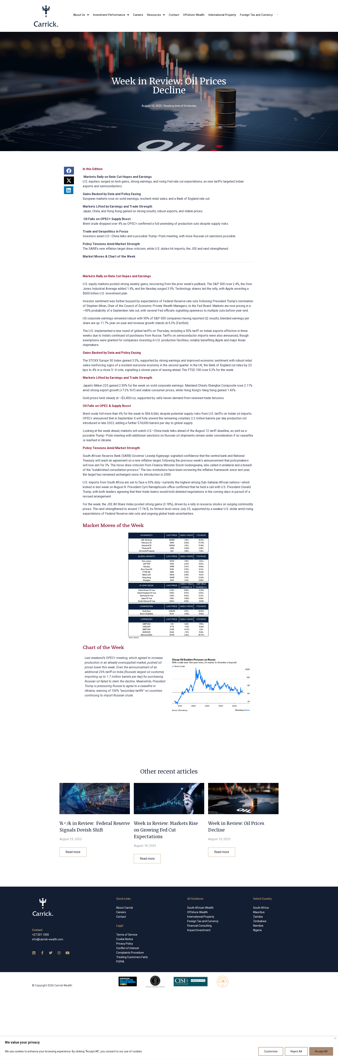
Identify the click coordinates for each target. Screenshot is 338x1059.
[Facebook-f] (42, 953)
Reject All (296, 1051)
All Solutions (195, 898)
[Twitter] (50, 953)
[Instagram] (59, 953)
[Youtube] (67, 953)
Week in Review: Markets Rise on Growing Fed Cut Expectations (166, 830)
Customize (271, 1051)
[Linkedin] (34, 953)
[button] (69, 171)
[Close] (335, 1038)
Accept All (321, 1051)
